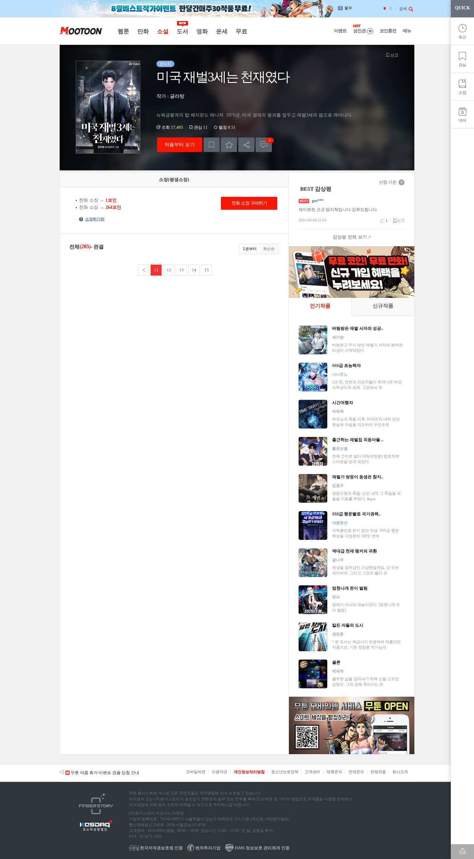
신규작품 (383, 305)
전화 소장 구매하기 (249, 203)
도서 (182, 31)
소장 (462, 92)
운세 (221, 31)
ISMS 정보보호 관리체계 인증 (262, 847)
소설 (162, 31)
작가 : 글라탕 (170, 96)
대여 (462, 120)
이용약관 (219, 772)
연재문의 (356, 772)
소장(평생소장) (174, 179)
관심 (462, 65)
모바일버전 (195, 772)
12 (169, 270)
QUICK (462, 7)
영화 (202, 31)
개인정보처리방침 (249, 772)
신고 (394, 55)
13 (181, 270)
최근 (462, 37)
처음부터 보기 (179, 144)
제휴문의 (334, 772)
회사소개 (400, 772)
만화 (143, 31)
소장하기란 (92, 219)
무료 (241, 31)
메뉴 (407, 30)
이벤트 (340, 30)
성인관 (359, 30)
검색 (403, 8)
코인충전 (388, 30)
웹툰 (123, 31)
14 (194, 270)
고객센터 (312, 772)
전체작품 (378, 772)
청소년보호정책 (284, 772)
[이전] (143, 270)
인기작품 (320, 305)
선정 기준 (388, 182)
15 (206, 270)
